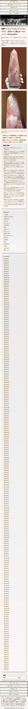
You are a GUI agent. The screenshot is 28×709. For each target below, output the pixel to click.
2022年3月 (6, 376)
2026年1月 (6, 273)
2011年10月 (6, 637)
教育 (5, 241)
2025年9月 (6, 283)
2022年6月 (6, 369)
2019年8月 (6, 440)
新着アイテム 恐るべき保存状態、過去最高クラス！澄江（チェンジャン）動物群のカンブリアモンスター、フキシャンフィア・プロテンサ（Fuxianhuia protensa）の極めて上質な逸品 (14, 202)
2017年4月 (6, 499)
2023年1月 (6, 353)
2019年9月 (6, 438)
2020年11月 (6, 409)
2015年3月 (6, 551)
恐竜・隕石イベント (8, 235)
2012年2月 (6, 629)
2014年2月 (6, 579)
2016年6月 (6, 520)
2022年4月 (6, 373)
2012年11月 (6, 610)
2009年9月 (6, 648)
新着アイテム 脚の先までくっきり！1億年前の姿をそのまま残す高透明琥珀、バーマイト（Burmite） (14, 153)
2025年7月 (6, 288)
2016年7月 (6, 518)
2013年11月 (6, 585)
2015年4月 (6, 549)
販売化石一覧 (14, 7)
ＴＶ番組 (6, 214)
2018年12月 (6, 457)
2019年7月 (6, 443)
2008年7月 (6, 660)
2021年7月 (6, 392)
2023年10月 (6, 334)
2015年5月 (6, 547)
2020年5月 (6, 422)
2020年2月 (6, 428)
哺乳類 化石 (7, 233)
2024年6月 (6, 317)
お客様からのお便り (8, 216)
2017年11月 (6, 484)
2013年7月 (6, 593)
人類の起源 (6, 225)
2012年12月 (6, 608)
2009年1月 (6, 656)
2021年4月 (6, 399)
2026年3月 (6, 269)
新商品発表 (16, 37)
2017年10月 (6, 486)
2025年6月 (6, 290)
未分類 (5, 246)
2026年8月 (6, 258)
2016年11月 (6, 509)
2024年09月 (6, 309)
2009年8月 (6, 650)
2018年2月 (6, 478)
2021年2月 (6, 403)
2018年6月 (6, 470)
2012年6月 (6, 620)
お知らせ (6, 220)
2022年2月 (6, 378)
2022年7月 (6, 367)
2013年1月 (6, 606)
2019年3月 (6, 451)
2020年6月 (6, 419)
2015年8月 (6, 541)
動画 (5, 227)
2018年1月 (6, 480)
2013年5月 (6, 597)
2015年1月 (6, 556)
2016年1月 (6, 530)
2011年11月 (6, 635)
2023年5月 (6, 344)
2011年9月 (6, 639)
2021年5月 (6, 396)
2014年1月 (6, 581)
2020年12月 (6, 407)
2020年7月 (6, 417)
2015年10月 (6, 537)
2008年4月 (6, 666)
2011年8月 (6, 641)
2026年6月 (6, 263)
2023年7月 (6, 340)
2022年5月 (6, 371)
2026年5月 (6, 265)
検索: (4, 677)
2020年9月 (6, 413)
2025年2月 (6, 298)
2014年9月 (6, 564)
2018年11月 (6, 459)
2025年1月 (6, 300)
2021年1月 (6, 405)
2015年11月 (6, 535)
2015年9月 (6, 539)
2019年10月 (6, 436)
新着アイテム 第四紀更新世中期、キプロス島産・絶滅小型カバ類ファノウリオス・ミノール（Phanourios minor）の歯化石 (14, 189)
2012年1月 (6, 631)
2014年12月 (6, 558)
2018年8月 (6, 466)
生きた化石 (6, 248)
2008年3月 (6, 669)
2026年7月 (6, 260)
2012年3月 (6, 627)
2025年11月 (6, 279)
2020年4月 (6, 424)
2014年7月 (6, 568)
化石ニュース (7, 231)
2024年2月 (6, 325)
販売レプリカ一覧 (14, 10)
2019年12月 (6, 432)
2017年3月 (6, 501)
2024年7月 (6, 315)
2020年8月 (6, 415)
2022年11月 (6, 357)
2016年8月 (6, 516)
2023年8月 (6, 338)
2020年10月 (6, 411)
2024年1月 (6, 327)
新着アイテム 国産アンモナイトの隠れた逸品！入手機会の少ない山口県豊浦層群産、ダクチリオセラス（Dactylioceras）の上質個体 (14, 177)
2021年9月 (6, 388)
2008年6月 (6, 662)
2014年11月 (6, 560)
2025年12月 (6, 277)
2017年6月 (6, 495)
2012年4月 (6, 625)
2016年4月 (6, 524)
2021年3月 (6, 401)
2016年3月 (6, 526)
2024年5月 (6, 319)
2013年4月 (6, 599)
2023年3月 (6, 348)
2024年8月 (6, 313)
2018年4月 (6, 474)
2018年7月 (6, 468)
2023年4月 (6, 346)
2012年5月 (6, 623)
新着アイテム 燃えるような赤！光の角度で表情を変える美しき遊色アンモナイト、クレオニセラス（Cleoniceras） (14, 158)
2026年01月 (6, 275)
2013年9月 (6, 589)
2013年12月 (6, 583)
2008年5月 (6, 664)
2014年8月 (6, 566)
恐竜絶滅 (6, 239)
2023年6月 (6, 342)
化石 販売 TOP (14, 1)
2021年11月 (6, 384)
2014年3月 (6, 576)
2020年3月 (6, 426)
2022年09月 (6, 361)
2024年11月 (6, 304)
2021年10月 (6, 386)
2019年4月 (6, 449)
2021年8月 (6, 390)
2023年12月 (6, 329)
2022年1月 (6, 380)
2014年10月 (6, 562)
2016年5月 (6, 522)
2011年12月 (6, 633)
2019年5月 (6, 447)
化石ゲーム (6, 229)
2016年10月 (6, 512)
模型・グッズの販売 (14, 13)
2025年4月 (6, 294)
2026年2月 (6, 271)
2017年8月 (6, 491)
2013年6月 (6, 595)
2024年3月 (6, 323)
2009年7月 (6, 652)
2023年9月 (6, 336)
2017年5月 (6, 497)
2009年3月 (6, 654)
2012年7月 (6, 618)
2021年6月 (6, 394)
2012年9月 (6, 614)
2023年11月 (6, 332)
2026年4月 (6, 267)
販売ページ (13, 703)
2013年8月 (6, 591)
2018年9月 (6, 463)
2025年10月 (6, 281)
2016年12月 (6, 507)
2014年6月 (6, 570)
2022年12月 (6, 355)
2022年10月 (6, 359)
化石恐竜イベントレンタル (14, 4)
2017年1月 (6, 505)
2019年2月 (6, 453)
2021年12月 (6, 382)
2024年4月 (6, 321)
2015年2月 (6, 553)
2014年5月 (6, 572)
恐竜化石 (6, 237)
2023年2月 (6, 350)
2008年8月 (6, 658)
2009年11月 (6, 646)
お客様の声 (6, 218)
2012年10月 (6, 612)
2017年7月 (6, 493)
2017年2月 (6, 503)
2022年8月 (6, 365)
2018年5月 (6, 472)
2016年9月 (6, 514)
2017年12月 (6, 482)
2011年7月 (6, 643)
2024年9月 (6, 311)
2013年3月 (6, 602)
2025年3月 (6, 296)
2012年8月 (6, 616)
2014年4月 (6, 574)
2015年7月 (6, 543)
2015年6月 (6, 545)
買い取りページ (15, 705)
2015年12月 (6, 533)
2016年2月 (6, 528)
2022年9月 (6, 363)
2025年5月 (6, 292)
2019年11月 (6, 434)
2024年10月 (6, 306)
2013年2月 (6, 604)
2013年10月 (6, 587)
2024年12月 (6, 302)
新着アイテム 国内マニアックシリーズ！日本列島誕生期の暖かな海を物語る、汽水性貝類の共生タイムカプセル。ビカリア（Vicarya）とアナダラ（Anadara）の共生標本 (14, 165)
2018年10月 (6, 461)
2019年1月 (6, 455)
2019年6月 (6, 445)
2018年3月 (6, 476)
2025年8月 (6, 286)
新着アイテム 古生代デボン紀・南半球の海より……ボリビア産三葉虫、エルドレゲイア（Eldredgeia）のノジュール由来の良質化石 (14, 172)
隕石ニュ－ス (7, 250)
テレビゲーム (7, 222)
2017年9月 (6, 489)
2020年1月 (6, 430)
